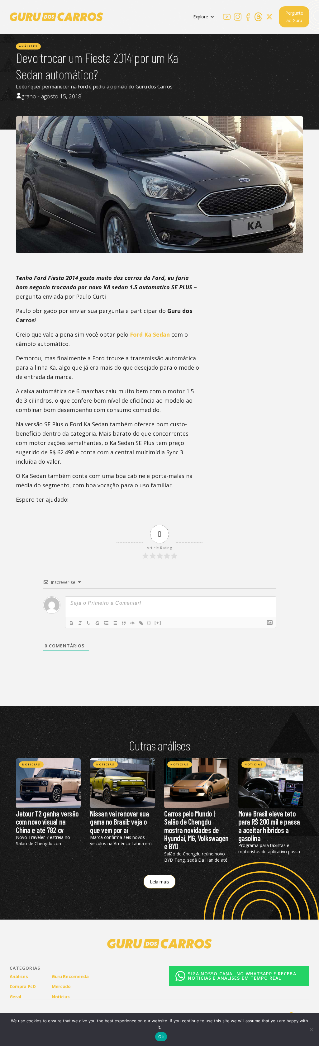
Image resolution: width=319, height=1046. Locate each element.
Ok (161, 1036)
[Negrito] (71, 623)
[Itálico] (80, 623)
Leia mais (159, 881)
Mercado (61, 986)
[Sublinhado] (88, 623)
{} (149, 622)
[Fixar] (97, 623)
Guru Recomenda (70, 976)
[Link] (141, 623)
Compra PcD (23, 986)
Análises (28, 46)
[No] (311, 1029)
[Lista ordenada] (106, 623)
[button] (204, 17)
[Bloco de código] (132, 623)
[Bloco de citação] (123, 623)
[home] (56, 16)
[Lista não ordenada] (115, 623)
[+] (158, 622)
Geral (15, 997)
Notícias (31, 764)
